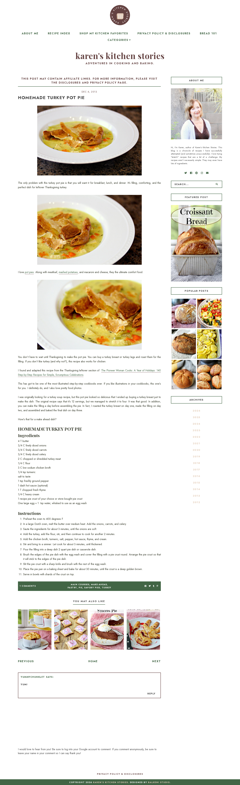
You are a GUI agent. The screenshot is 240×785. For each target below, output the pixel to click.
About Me (30, 33)
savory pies (92, 587)
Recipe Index (59, 33)
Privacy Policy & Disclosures (164, 33)
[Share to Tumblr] (153, 586)
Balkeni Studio (159, 782)
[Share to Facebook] (145, 586)
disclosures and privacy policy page (92, 83)
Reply (151, 693)
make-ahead (99, 584)
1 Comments (28, 586)
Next (156, 661)
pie (81, 587)
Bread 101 (208, 33)
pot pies (29, 272)
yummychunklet (33, 677)
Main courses (80, 584)
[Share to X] (150, 586)
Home (93, 661)
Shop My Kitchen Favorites (104, 33)
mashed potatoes (68, 272)
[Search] (217, 184)
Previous (26, 661)
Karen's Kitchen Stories (120, 55)
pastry (72, 587)
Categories (118, 40)
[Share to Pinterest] (157, 586)
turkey (106, 587)
